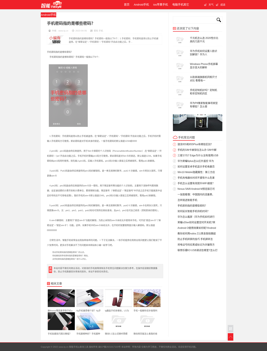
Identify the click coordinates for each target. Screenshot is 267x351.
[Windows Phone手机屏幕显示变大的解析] (180, 70)
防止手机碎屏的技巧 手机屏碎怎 (195, 239)
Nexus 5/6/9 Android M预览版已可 (196, 189)
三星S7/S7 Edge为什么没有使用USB (198, 155)
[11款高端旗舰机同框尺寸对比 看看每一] (180, 83)
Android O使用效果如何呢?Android (197, 228)
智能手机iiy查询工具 (51, 4)
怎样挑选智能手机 (187, 200)
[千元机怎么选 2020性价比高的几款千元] (180, 44)
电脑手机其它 (180, 4)
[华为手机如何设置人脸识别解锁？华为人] (180, 57)
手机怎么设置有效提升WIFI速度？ (196, 183)
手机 (101, 30)
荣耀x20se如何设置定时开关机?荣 (196, 222)
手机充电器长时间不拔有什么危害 (196, 177)
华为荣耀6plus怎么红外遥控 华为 (196, 161)
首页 (125, 4)
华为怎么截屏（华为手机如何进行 (196, 216)
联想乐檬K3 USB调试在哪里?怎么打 (198, 250)
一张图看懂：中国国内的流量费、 (196, 194)
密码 (96, 30)
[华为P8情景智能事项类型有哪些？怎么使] (180, 109)
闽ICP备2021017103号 (109, 347)
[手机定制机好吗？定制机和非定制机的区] (180, 96)
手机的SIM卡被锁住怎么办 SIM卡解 (197, 150)
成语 (222, 4)
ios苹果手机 (160, 4)
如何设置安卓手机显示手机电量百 (196, 166)
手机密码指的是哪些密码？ (192, 205)
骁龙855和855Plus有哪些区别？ (195, 144)
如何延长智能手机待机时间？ (194, 211)
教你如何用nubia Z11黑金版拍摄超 (197, 233)
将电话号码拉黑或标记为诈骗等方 (196, 244)
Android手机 (141, 4)
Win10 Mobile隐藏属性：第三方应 (196, 172)
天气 (211, 4)
